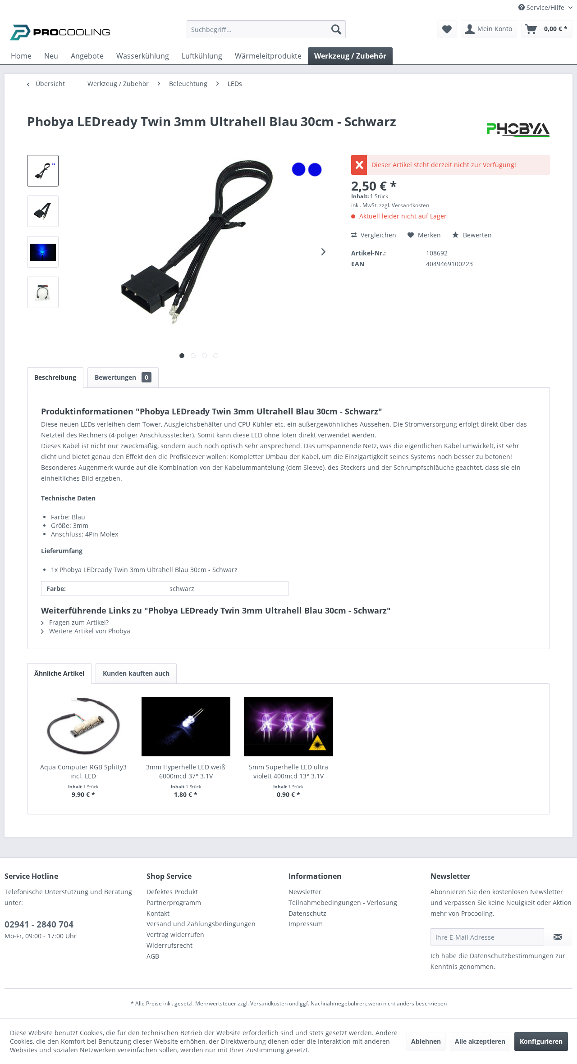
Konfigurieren (541, 1041)
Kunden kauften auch (136, 673)
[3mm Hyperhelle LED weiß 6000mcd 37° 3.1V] (186, 726)
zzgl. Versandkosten (404, 205)
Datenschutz (307, 913)
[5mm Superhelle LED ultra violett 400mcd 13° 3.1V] (288, 726)
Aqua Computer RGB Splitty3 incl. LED (83, 771)
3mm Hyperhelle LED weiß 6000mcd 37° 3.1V (185, 771)
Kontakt (158, 913)
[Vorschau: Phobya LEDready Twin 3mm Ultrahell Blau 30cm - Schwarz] (43, 170)
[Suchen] (336, 29)
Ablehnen (426, 1041)
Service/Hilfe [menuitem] (545, 7)
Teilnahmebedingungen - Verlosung (342, 902)
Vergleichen (377, 235)
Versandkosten (269, 1003)
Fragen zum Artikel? (78, 622)
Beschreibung (55, 377)
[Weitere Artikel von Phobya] (518, 130)
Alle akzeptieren (480, 1041)
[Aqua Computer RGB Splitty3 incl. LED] (83, 726)
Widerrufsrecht (169, 945)
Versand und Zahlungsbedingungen (201, 923)
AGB (153, 956)
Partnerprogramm (174, 902)
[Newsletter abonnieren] (558, 937)
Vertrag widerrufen (175, 934)
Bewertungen (121, 377)
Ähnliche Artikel (59, 673)
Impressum (305, 923)
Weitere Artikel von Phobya (88, 631)
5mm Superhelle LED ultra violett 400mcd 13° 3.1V (288, 771)
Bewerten (476, 235)
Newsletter (304, 891)
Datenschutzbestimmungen (512, 955)
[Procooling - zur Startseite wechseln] (60, 31)
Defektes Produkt (172, 891)
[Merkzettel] (447, 29)
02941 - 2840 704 (39, 924)
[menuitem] (266, 33)
